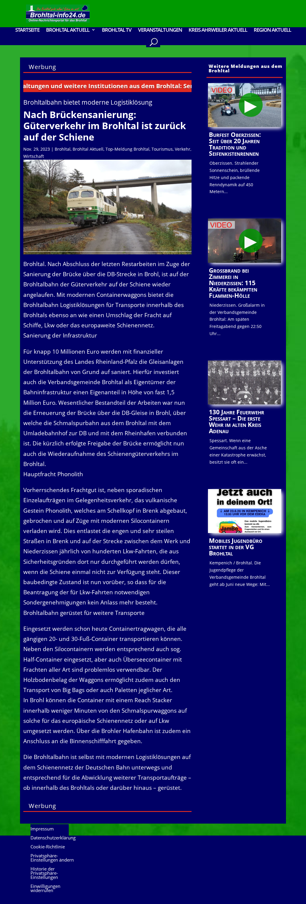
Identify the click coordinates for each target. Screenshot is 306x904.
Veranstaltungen (160, 30)
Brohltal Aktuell (88, 149)
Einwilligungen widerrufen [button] (45, 888)
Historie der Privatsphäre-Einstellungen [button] (44, 873)
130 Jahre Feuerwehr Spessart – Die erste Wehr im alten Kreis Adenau (236, 421)
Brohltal (63, 149)
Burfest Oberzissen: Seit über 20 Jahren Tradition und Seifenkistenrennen (235, 144)
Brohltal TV (116, 30)
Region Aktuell (272, 30)
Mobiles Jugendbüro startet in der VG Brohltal (235, 546)
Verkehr (182, 149)
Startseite (27, 30)
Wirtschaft (33, 156)
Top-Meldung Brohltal (127, 149)
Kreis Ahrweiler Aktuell (218, 30)
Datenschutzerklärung (53, 838)
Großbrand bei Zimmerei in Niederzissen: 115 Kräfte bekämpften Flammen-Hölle (233, 283)
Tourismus (162, 149)
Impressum (42, 829)
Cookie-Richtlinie (47, 847)
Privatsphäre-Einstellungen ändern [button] (52, 858)
